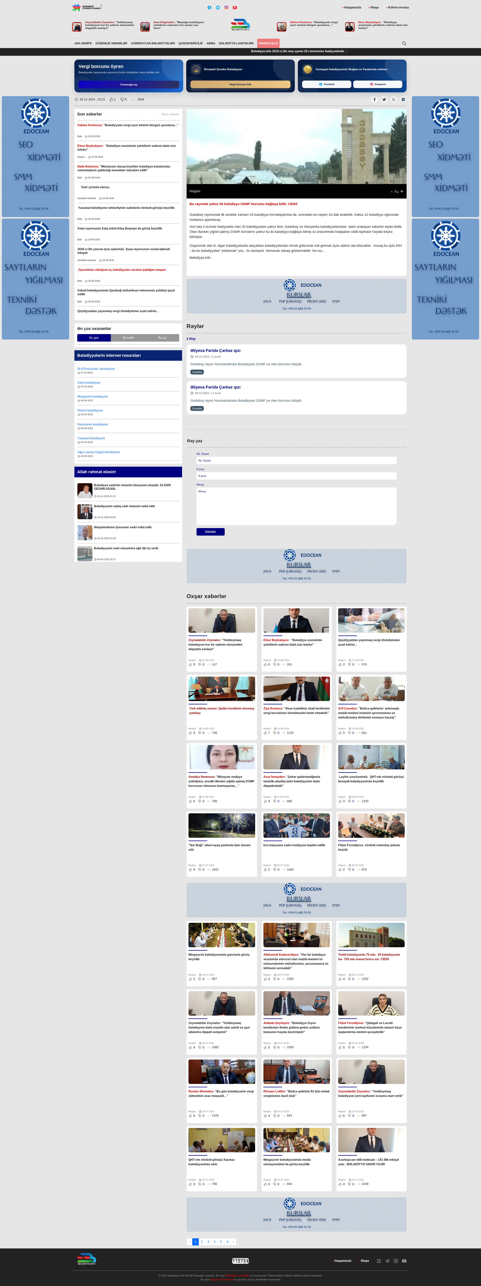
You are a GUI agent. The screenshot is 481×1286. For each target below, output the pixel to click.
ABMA (211, 43)
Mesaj (200, 484)
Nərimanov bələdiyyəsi (93, 396)
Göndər (210, 531)
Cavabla (197, 372)
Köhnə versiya (398, 7)
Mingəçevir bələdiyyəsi (93, 368)
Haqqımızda (352, 7)
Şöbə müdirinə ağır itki (110, 527)
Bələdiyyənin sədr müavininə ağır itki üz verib (126, 506)
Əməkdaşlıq (268, 43)
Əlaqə (375, 7)
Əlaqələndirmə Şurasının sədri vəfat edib (123, 485)
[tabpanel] (297, 296)
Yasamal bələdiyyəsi (91, 410)
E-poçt (200, 469)
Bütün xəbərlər (170, 114)
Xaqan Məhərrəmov (222, 1279)
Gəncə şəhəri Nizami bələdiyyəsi (99, 438)
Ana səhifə (83, 43)
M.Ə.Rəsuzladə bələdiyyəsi (96, 452)
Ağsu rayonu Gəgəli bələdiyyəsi (98, 424)
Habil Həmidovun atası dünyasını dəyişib (123, 548)
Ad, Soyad (203, 453)
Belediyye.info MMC (237, 1275)
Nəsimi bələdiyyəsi (90, 382)
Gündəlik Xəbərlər (111, 43)
